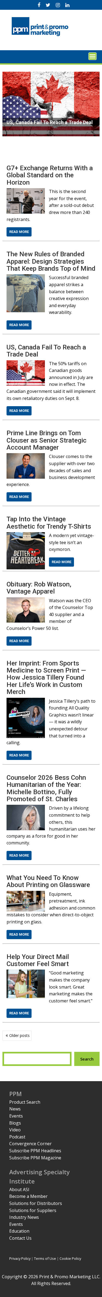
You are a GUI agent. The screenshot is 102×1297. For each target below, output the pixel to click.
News (15, 1109)
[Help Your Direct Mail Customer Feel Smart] (26, 973)
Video (15, 1130)
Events (16, 1116)
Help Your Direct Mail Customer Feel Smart (38, 960)
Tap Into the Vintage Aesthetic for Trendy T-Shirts (49, 522)
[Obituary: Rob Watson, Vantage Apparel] (26, 600)
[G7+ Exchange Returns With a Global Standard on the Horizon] (26, 191)
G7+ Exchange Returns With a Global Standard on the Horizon (50, 175)
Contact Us (20, 1238)
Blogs (15, 1123)
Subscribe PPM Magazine (35, 1158)
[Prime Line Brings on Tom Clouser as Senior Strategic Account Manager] (26, 456)
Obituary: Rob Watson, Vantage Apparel (39, 587)
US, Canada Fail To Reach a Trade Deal (46, 350)
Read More (19, 232)
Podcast (17, 1137)
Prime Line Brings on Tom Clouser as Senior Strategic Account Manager (46, 440)
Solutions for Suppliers (32, 1210)
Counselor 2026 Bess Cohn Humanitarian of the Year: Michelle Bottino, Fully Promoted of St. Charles (46, 788)
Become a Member (28, 1196)
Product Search (24, 1102)
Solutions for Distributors (35, 1203)
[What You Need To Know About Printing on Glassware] (26, 894)
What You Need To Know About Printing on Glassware (48, 881)
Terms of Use (45, 1258)
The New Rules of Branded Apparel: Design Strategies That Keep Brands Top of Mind (51, 261)
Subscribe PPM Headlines (35, 1151)
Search (87, 1059)
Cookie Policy (70, 1258)
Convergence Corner (30, 1144)
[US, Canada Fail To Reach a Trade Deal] (26, 363)
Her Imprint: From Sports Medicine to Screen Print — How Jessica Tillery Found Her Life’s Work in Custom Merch (46, 677)
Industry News (24, 1217)
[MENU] (92, 56)
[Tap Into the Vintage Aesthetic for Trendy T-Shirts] (26, 535)
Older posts (19, 1035)
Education (19, 1231)
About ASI (19, 1189)
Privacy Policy (19, 1258)
